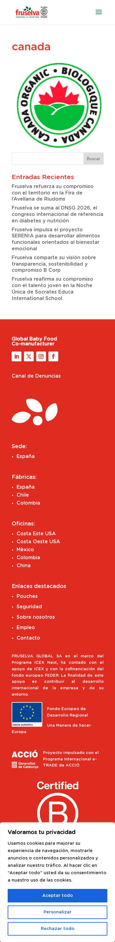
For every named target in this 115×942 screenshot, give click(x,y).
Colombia (28, 503)
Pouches (27, 596)
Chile (23, 495)
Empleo (26, 627)
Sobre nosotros (36, 617)
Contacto (28, 638)
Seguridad (29, 606)
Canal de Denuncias (36, 376)
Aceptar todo (57, 896)
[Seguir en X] (29, 356)
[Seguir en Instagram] (41, 356)
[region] (57, 882)
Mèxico (25, 549)
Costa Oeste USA (38, 541)
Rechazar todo (58, 929)
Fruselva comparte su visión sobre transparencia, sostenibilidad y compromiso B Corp (54, 264)
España (26, 456)
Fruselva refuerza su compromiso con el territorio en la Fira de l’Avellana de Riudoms (53, 193)
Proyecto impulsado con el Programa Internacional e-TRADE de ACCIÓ (71, 759)
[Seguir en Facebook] (53, 356)
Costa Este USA (36, 533)
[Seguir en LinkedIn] (16, 356)
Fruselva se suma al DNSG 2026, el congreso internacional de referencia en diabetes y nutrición (57, 214)
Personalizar (57, 912)
